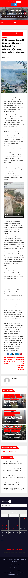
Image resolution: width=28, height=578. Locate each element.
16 (24, 525)
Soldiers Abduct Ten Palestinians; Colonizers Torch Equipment (13, 435)
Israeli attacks (12, 410)
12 (9, 525)
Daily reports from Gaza (9, 451)
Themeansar (14, 561)
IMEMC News (16, 437)
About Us (8, 564)
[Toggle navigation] (15, 22)
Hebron (5, 410)
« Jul (2, 540)
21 (17, 528)
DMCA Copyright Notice (14, 567)
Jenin (15, 428)
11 (6, 525)
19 (9, 528)
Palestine (13, 399)
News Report (7, 399)
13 (13, 525)
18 (6, 528)
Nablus (18, 428)
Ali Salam (15, 378)
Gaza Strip (17, 394)
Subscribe (20, 564)
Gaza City (6, 394)
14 (17, 525)
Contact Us (13, 564)
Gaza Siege (11, 394)
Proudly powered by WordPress (9, 559)
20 (13, 528)
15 (20, 525)
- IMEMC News (14, 10)
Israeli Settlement (8, 428)
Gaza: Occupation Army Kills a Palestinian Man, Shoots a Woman (13, 403)
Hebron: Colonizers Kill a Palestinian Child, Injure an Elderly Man (13, 419)
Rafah (17, 399)
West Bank (4, 37)
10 (2, 525)
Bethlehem (6, 426)
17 (2, 528)
